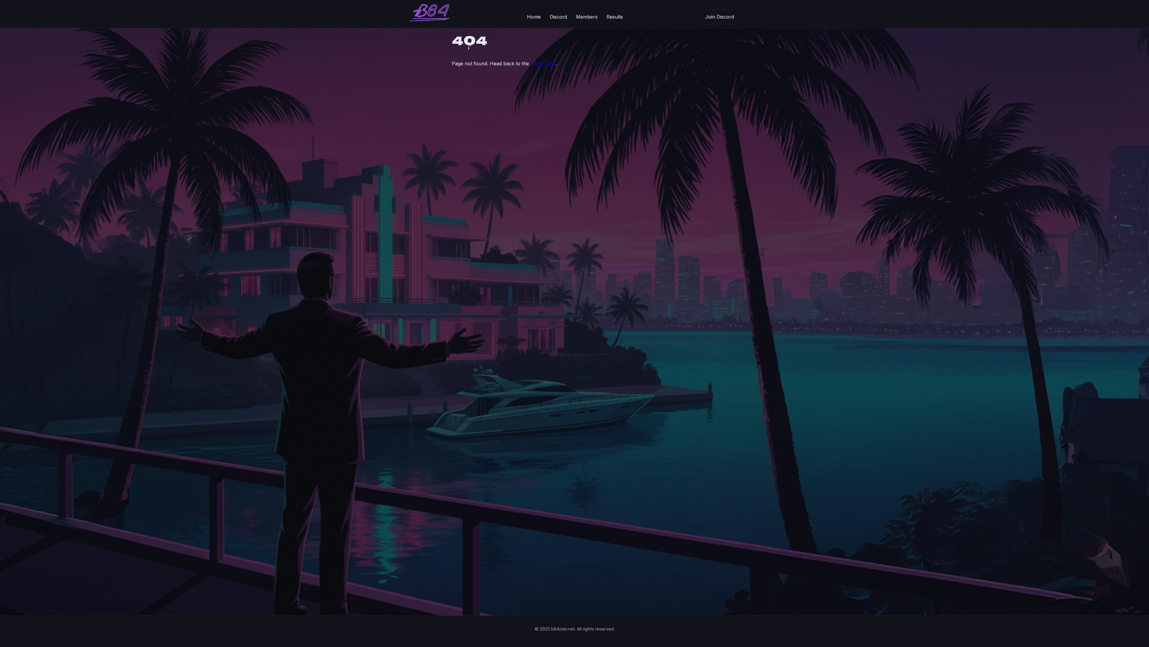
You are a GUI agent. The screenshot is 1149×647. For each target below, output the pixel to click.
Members (587, 17)
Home (534, 17)
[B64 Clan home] (429, 14)
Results (615, 17)
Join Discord (719, 17)
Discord (558, 17)
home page (543, 63)
